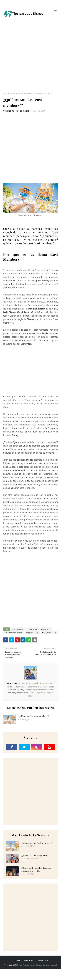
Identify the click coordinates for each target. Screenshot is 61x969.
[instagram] (36, 747)
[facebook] (11, 747)
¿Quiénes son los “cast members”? (33, 716)
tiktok (30, 696)
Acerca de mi (29, 960)
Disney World (32, 629)
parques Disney (32, 633)
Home (17, 960)
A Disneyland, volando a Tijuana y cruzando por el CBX (36, 869)
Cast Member (18, 629)
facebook (32, 693)
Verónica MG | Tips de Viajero (16, 111)
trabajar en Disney (16, 93)
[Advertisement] (30, 57)
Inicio (5, 93)
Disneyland (45, 629)
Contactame (43, 960)
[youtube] (49, 747)
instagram (49, 693)
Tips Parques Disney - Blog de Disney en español (38, 965)
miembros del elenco (13, 633)
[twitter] (24, 747)
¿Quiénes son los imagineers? (34, 855)
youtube (41, 693)
